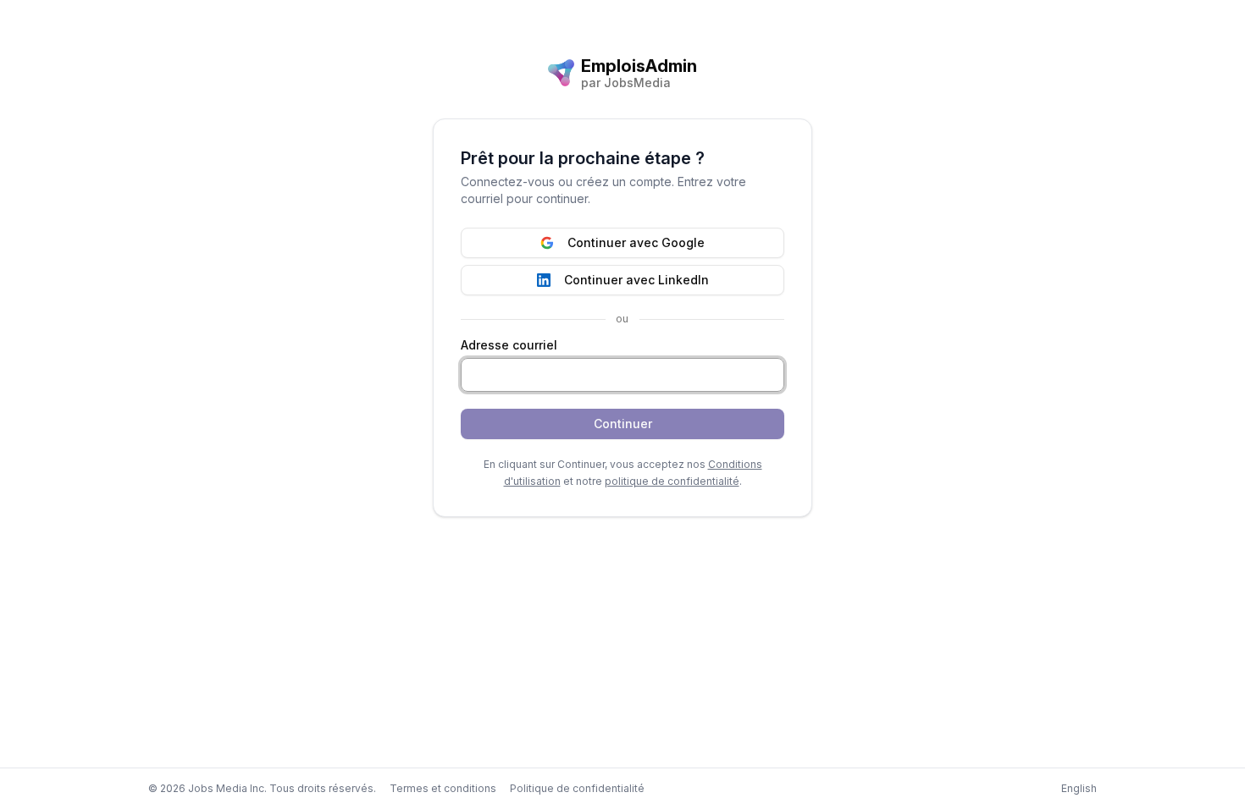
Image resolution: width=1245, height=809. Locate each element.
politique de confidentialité (672, 481)
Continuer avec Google (636, 242)
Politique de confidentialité (577, 788)
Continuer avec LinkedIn (636, 279)
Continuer (623, 423)
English (1079, 788)
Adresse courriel (509, 345)
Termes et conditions (443, 788)
